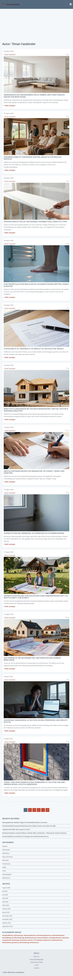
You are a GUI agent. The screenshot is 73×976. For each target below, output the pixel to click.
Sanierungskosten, (30, 935)
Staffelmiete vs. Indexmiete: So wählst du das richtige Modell (34, 349)
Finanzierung (6, 864)
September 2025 (7, 926)
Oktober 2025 (6, 923)
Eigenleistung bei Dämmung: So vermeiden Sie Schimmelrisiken (34, 533)
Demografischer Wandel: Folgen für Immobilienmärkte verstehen (24, 822)
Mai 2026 (5, 898)
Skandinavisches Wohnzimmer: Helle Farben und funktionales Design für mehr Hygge (34, 96)
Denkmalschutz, (57, 940)
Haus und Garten (7, 857)
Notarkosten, (34, 942)
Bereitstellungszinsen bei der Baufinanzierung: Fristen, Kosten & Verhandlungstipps (36, 410)
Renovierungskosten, (44, 935)
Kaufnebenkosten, (58, 935)
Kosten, (30, 940)
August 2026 (6, 888)
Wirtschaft (5, 860)
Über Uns (36, 956)
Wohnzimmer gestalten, (10, 942)
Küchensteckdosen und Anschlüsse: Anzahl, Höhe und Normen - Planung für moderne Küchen (34, 833)
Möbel (4, 867)
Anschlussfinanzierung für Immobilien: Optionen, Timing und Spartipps (34, 472)
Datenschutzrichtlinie (36, 962)
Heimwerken (6, 850)
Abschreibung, (24, 942)
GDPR (36, 965)
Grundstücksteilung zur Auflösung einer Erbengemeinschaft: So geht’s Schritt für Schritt (36, 597)
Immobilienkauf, (7, 938)
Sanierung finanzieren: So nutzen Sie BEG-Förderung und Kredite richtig (35, 721)
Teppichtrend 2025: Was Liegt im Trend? (16, 829)
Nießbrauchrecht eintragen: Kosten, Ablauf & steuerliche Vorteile (32, 158)
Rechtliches (5, 853)
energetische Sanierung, (10, 940)
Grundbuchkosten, (55, 938)
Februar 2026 (6, 909)
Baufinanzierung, (31, 938)
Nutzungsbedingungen (36, 959)
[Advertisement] (36, 25)
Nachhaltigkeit (6, 874)
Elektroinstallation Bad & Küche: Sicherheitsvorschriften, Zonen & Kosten (36, 285)
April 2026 (5, 902)
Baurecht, (65, 938)
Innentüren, (24, 940)
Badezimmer (6, 878)
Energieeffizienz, (8, 935)
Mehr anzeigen (10, 105)
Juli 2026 (4, 891)
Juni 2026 (5, 895)
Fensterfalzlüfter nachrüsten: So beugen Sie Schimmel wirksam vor (25, 836)
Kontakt (36, 968)
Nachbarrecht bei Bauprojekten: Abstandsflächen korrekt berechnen (32, 659)
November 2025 (7, 919)
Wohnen (4, 846)
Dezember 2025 (7, 916)
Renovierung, (18, 935)
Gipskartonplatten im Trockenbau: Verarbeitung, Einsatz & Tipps (35, 222)
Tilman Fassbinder (9, 54)
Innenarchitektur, (43, 938)
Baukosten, (47, 940)
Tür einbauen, (38, 940)
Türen (4, 871)
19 (47, 810)
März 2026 (5, 905)
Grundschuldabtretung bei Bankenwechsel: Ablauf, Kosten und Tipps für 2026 (29, 826)
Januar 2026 (6, 912)
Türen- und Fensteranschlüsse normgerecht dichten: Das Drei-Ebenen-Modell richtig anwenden (35, 783)
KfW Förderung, (19, 938)
